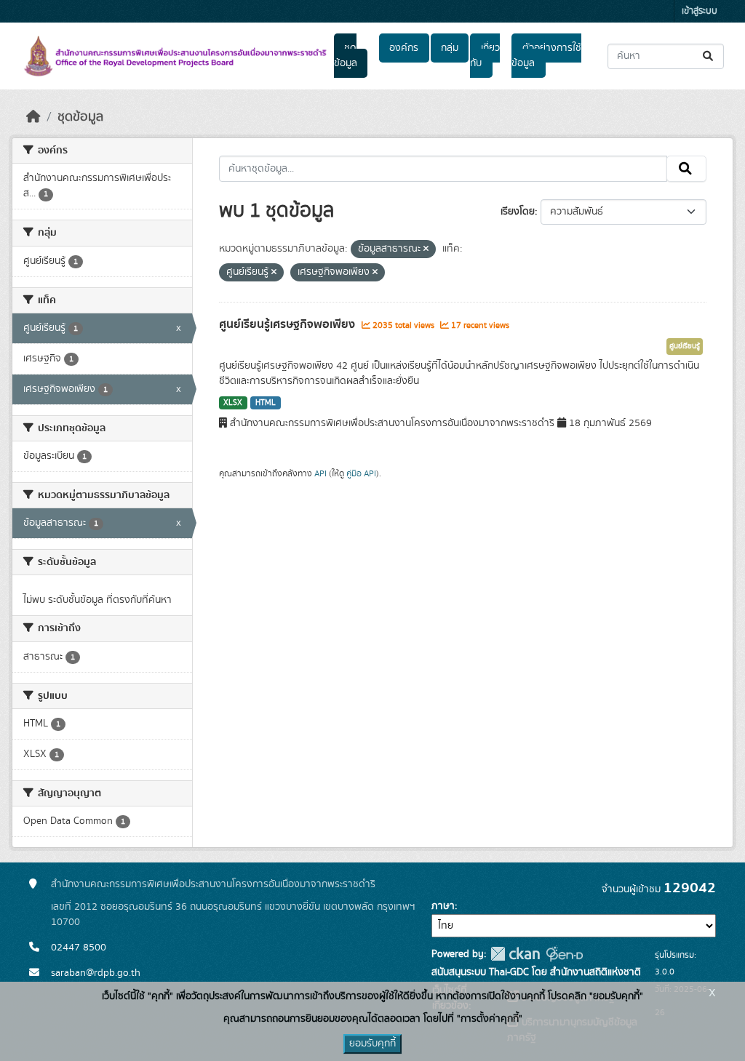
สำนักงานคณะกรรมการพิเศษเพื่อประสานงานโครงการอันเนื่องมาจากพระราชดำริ (213, 884)
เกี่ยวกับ (484, 56)
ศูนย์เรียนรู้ (684, 346)
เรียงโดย (518, 211)
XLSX (232, 403)
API (320, 473)
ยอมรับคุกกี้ (372, 1043)
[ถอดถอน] (426, 249)
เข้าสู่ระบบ (699, 11)
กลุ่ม (449, 48)
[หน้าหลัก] (33, 117)
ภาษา (443, 906)
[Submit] (709, 56)
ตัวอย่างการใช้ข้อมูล (546, 56)
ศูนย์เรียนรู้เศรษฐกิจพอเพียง (288, 324)
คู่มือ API (361, 473)
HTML (265, 403)
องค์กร (403, 48)
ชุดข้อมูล (345, 56)
